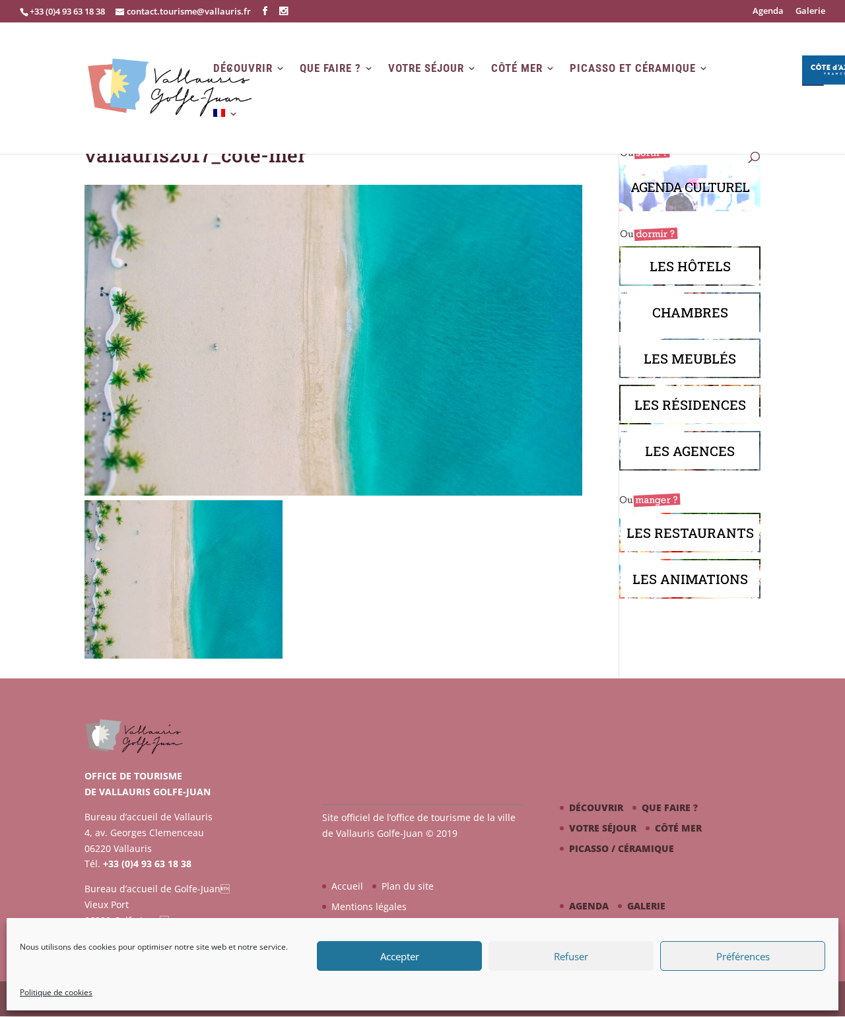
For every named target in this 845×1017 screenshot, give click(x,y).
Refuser (571, 956)
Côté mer (517, 68)
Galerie (810, 11)
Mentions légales (369, 906)
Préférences (743, 956)
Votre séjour (426, 68)
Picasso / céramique (621, 848)
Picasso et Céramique (633, 68)
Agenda (768, 11)
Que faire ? (330, 68)
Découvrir (243, 68)
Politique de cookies (56, 992)
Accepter (399, 956)
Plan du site (408, 886)
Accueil (347, 886)
